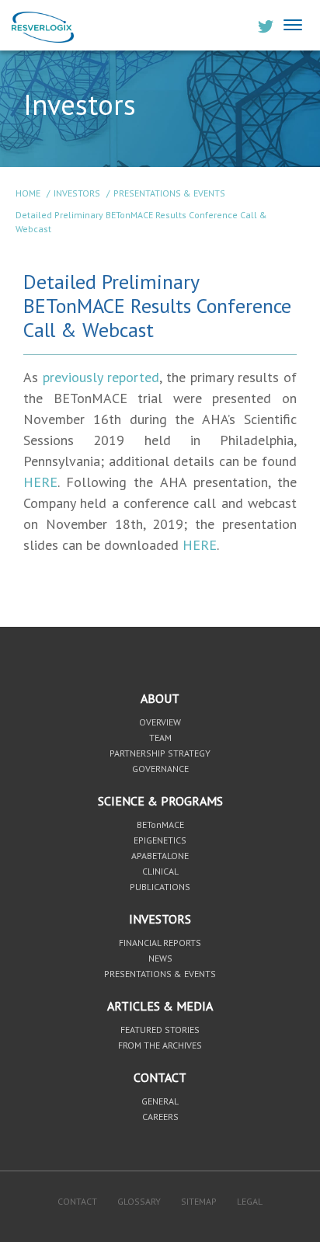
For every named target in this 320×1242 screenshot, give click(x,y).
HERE (40, 482)
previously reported (101, 377)
